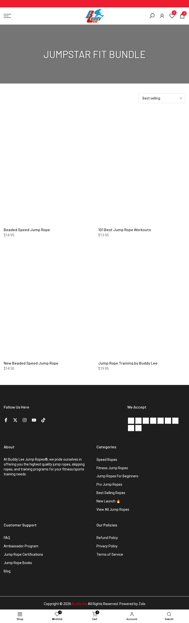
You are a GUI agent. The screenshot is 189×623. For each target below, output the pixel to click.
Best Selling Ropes (110, 493)
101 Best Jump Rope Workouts (124, 229)
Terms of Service (109, 554)
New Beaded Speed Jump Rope (31, 363)
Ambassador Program (21, 546)
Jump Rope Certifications (23, 554)
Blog (7, 571)
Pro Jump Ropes (109, 484)
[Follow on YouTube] (34, 420)
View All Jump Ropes (112, 509)
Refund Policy (107, 538)
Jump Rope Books (18, 563)
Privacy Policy (107, 546)
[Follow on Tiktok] (43, 420)
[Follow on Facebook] (6, 420)
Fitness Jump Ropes (112, 468)
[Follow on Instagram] (24, 420)
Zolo (142, 604)
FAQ (7, 538)
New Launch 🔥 (108, 501)
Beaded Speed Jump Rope (27, 229)
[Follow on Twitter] (15, 420)
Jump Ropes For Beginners (117, 476)
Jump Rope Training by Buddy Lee (128, 363)
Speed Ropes (106, 460)
